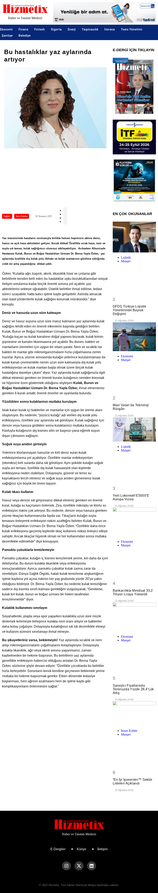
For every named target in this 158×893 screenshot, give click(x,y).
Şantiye (7, 35)
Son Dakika (21, 216)
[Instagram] (66, 865)
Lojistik (126, 257)
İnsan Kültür (129, 730)
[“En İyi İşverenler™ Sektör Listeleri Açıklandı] (134, 713)
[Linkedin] (91, 865)
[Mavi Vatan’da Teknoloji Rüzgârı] (134, 336)
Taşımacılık (90, 29)
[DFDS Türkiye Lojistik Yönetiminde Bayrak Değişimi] (134, 237)
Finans (23, 29)
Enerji (72, 29)
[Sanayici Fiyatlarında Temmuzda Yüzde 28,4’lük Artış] (134, 617)
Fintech (39, 29)
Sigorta (56, 29)
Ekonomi (6, 29)
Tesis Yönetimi (131, 29)
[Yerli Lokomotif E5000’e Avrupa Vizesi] (134, 429)
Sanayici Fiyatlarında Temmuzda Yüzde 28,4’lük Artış (133, 689)
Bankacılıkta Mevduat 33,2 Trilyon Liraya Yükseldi (133, 592)
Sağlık (7, 216)
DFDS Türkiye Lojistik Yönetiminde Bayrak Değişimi (129, 310)
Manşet (125, 261)
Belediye (24, 35)
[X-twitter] (79, 865)
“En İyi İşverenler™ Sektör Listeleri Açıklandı (132, 781)
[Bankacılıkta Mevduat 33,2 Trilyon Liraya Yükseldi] (134, 522)
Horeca (109, 29)
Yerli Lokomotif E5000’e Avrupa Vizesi (131, 497)
